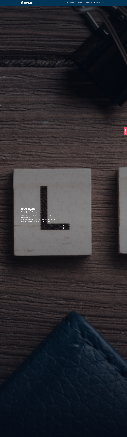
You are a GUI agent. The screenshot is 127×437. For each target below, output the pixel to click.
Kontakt (97, 3)
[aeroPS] (27, 3)
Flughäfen (71, 3)
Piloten (80, 3)
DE (103, 3)
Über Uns (89, 3)
